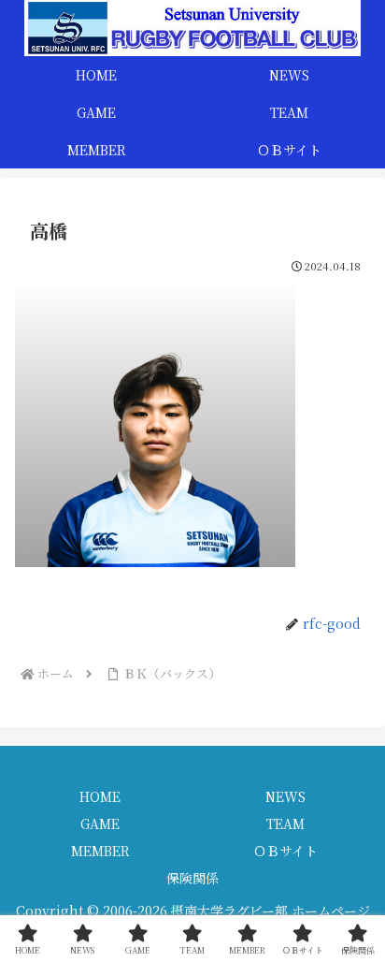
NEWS (285, 796)
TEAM (285, 823)
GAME (100, 823)
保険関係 (192, 877)
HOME (100, 796)
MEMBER (100, 850)
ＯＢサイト (285, 850)
